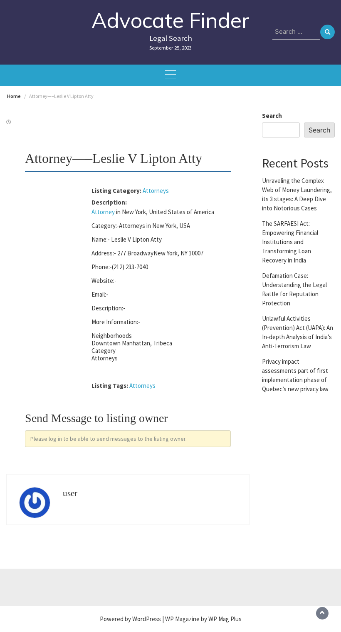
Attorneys (156, 191)
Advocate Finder (170, 20)
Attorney (103, 212)
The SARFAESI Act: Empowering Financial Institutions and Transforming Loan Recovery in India (290, 242)
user (70, 493)
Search (272, 116)
